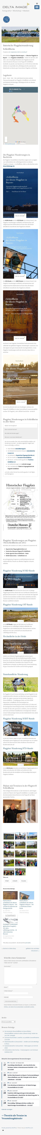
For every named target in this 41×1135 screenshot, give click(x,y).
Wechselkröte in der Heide (14, 636)
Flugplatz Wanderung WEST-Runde (19, 719)
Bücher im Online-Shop (9, 948)
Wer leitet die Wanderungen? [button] (12, 433)
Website (6, 997)
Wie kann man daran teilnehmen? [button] (13, 437)
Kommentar (7, 966)
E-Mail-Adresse (8, 991)
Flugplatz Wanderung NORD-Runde (19, 571)
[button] (9, 836)
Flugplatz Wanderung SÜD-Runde (18, 748)
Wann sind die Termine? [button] (11, 429)
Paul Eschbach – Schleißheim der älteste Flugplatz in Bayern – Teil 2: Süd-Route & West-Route (26, 904)
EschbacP (24, 52)
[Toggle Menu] (36, 7)
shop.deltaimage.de (8, 166)
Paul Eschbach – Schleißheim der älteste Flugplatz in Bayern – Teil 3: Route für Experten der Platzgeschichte (10, 904)
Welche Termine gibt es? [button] (11, 425)
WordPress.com (29, 1127)
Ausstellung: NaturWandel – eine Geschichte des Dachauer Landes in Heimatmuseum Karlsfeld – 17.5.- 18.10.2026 (22, 1067)
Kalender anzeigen (7, 1109)
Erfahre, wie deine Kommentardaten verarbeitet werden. (19, 1007)
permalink (28, 943)
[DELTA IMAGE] (16, 11)
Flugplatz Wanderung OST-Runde (18, 605)
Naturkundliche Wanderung (15, 674)
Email (3, 1131)
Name (6, 987)
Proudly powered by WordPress (9, 1127)
